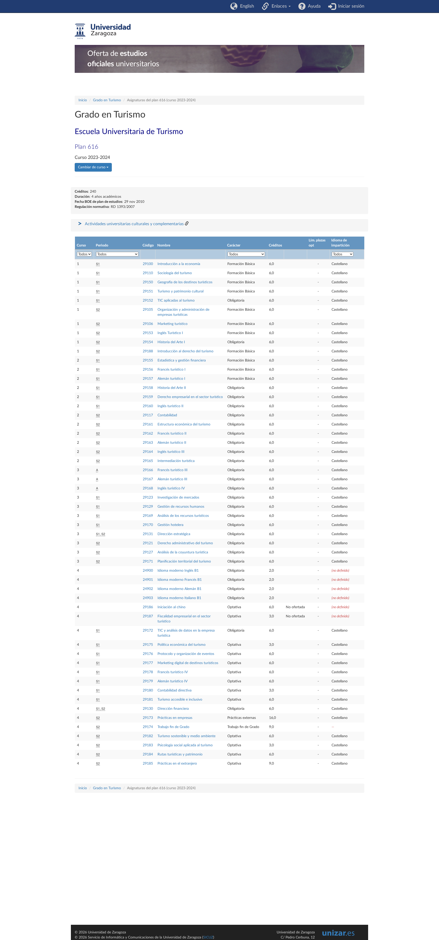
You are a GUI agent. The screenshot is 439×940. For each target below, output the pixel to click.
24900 (148, 570)
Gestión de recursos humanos (181, 506)
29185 (148, 763)
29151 (148, 291)
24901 (148, 580)
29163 (148, 442)
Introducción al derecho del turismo (185, 351)
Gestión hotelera (170, 525)
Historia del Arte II (172, 388)
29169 (148, 516)
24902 (148, 589)
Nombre (163, 245)
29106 (148, 324)
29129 (148, 506)
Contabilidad (167, 415)
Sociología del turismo (175, 273)
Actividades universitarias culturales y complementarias (134, 224)
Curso (81, 245)
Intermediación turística (176, 461)
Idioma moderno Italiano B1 (179, 598)
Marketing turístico (172, 324)
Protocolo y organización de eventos (186, 654)
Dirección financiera (173, 709)
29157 (148, 379)
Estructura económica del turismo (184, 424)
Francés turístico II (172, 433)
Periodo (102, 245)
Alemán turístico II (172, 442)
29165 (148, 461)
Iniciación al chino (171, 607)
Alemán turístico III (172, 479)
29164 (148, 452)
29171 (148, 561)
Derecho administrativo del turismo (185, 543)
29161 (148, 424)
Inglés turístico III (171, 452)
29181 (148, 699)
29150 (148, 282)
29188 (148, 351)
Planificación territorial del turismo (184, 561)
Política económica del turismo (182, 645)
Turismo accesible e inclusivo (180, 699)
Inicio (83, 100)
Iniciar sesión (350, 6)
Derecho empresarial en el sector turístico (190, 397)
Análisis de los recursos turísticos (183, 516)
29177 (148, 663)
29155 (148, 360)
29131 (148, 534)
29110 (148, 273)
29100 (148, 264)
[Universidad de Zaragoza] (103, 31)
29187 (148, 616)
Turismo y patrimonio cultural (180, 291)
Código (148, 245)
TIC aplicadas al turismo (176, 300)
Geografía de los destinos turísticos (185, 282)
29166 (148, 470)
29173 (148, 718)
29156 (148, 369)
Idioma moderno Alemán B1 (179, 589)
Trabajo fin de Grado (173, 727)
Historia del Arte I (171, 342)
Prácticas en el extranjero (177, 763)
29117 (148, 415)
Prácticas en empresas (175, 718)
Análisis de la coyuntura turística (183, 552)
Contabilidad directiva (175, 690)
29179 (148, 681)
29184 (148, 754)
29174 (148, 727)
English (246, 6)
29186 (148, 607)
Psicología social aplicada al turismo (185, 745)
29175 (148, 645)
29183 (148, 745)
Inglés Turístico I (170, 333)
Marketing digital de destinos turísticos (188, 663)
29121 (148, 543)
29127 (148, 552)
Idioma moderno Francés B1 (180, 580)
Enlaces (278, 6)
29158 (148, 388)
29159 (148, 397)
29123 (148, 497)
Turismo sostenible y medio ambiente (186, 736)
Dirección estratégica (174, 534)
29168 (148, 488)
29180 (148, 690)
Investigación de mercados (178, 497)
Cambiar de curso (92, 167)
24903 (148, 598)
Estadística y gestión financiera (182, 360)
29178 (148, 672)
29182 (148, 736)
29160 (148, 406)
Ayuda (313, 6)
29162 (148, 433)
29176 (148, 654)
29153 (148, 333)
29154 (148, 342)
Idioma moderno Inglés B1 (178, 570)
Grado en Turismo (107, 100)
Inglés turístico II (170, 406)
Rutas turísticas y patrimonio (180, 754)
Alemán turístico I (171, 379)
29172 (148, 630)
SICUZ (208, 937)
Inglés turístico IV (171, 488)
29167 (148, 479)
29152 (148, 300)
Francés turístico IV (173, 672)
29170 (148, 525)
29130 (148, 709)
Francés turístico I (171, 369)
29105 (148, 309)
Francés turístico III (172, 470)
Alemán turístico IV (172, 681)
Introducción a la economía (179, 264)
